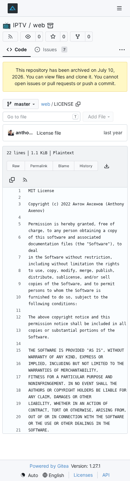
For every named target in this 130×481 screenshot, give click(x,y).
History (86, 166)
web (39, 25)
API (106, 475)
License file (49, 133)
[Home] (12, 8)
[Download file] (106, 166)
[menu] (29, 475)
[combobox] (41, 117)
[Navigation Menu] (120, 8)
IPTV (19, 25)
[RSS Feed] (10, 37)
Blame (63, 166)
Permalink (38, 166)
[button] (28, 37)
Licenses (83, 475)
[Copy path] (78, 104)
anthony (25, 132)
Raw (16, 166)
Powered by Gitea (49, 466)
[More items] (122, 50)
